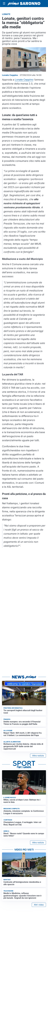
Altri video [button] (39, 904)
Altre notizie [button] (38, 755)
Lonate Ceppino (24, 79)
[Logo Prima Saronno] (24, 3)
